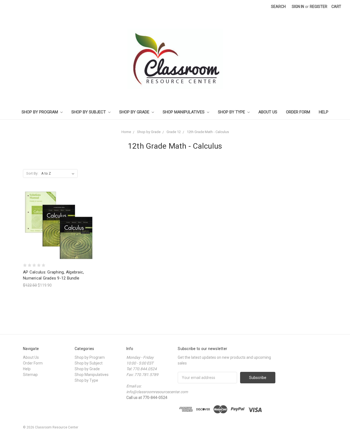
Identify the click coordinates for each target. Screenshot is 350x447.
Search (278, 6)
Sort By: (32, 173)
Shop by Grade (134, 112)
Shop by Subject (89, 112)
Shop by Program (40, 112)
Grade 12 (174, 132)
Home (126, 132)
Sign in (298, 6)
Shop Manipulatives (184, 112)
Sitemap (30, 374)
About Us (267, 112)
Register (318, 6)
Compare (57, 226)
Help (323, 112)
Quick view (58, 215)
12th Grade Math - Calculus (208, 132)
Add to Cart (59, 235)
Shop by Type (232, 112)
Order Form (298, 112)
